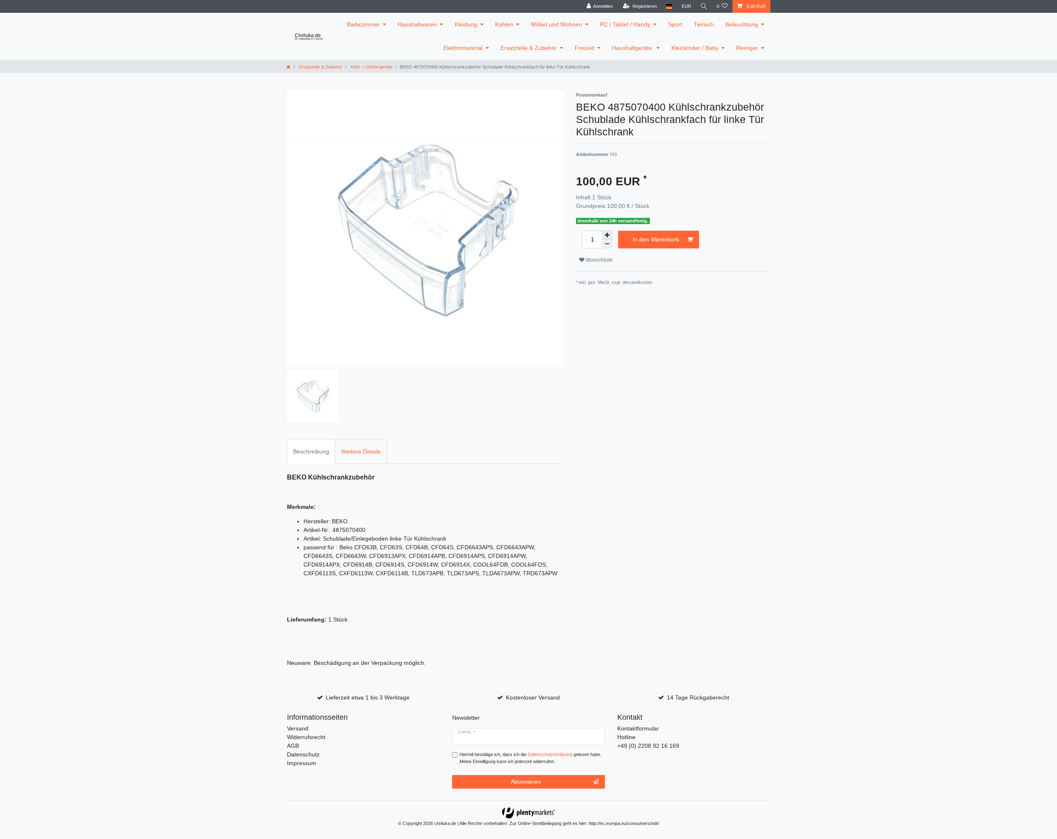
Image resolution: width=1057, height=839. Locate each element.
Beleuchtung (741, 24)
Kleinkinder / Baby (694, 48)
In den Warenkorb (656, 239)
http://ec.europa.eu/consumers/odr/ (624, 823)
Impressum (301, 763)
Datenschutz (303, 754)
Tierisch (704, 24)
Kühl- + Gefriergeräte (371, 66)
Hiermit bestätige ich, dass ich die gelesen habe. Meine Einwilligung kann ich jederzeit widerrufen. (531, 758)
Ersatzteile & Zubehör (528, 48)
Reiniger (747, 48)
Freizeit (584, 48)
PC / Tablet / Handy (625, 24)
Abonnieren (526, 781)
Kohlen (504, 24)
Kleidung (466, 24)
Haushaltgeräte (633, 48)
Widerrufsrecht (306, 737)
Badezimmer (363, 24)
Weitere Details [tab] (361, 451)
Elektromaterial (463, 48)
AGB (293, 745)
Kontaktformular (638, 728)
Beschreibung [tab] (311, 451)
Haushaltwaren (417, 24)
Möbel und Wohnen (556, 24)
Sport (675, 24)
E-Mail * (466, 732)
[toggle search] (704, 6)
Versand (297, 728)
